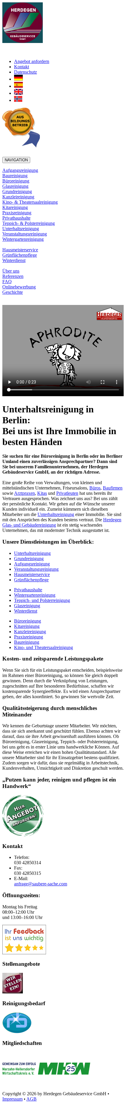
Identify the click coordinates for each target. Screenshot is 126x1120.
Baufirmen (112, 487)
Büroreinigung (15, 180)
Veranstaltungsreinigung (24, 233)
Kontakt (21, 66)
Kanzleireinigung (18, 196)
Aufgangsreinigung (20, 170)
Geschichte (12, 292)
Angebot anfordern (31, 61)
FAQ (7, 281)
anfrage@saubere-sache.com (40, 883)
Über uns (10, 270)
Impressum (12, 1098)
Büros (95, 487)
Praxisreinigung (16, 212)
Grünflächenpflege (19, 255)
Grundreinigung (17, 191)
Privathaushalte (16, 217)
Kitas (42, 493)
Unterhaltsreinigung (20, 228)
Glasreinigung (15, 186)
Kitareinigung (15, 207)
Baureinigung (15, 175)
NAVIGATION (16, 160)
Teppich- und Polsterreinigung (42, 600)
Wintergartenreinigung (23, 239)
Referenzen (12, 276)
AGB (31, 1098)
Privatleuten (67, 493)
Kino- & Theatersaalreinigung (30, 202)
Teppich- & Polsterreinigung (28, 223)
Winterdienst (13, 260)
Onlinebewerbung (19, 286)
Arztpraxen (24, 493)
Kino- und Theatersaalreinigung (43, 647)
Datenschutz (25, 71)
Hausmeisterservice (20, 249)
